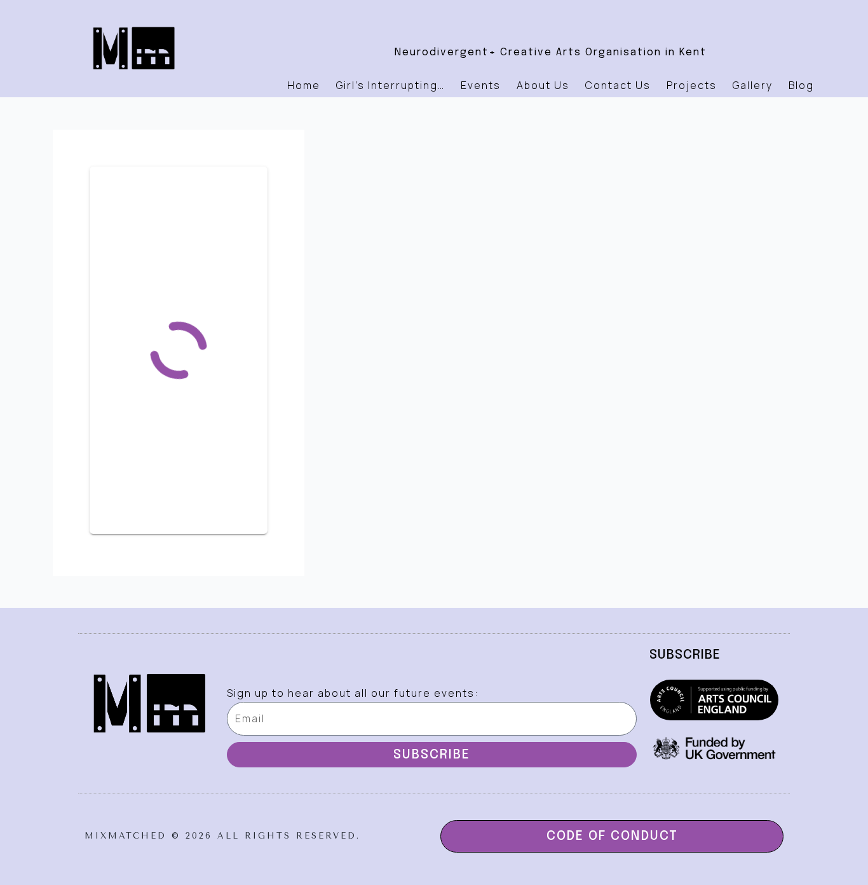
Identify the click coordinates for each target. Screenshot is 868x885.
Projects (692, 85)
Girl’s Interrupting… (390, 85)
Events (481, 85)
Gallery (753, 85)
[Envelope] (586, 16)
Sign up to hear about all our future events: (353, 693)
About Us (543, 85)
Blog (801, 85)
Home (303, 85)
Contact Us (618, 85)
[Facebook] (516, 16)
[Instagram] (551, 16)
